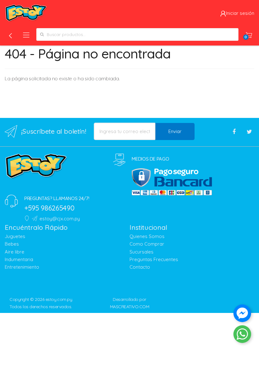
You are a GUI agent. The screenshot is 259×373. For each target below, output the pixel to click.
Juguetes (15, 236)
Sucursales (142, 252)
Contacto (140, 267)
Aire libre (14, 252)
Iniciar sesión (240, 13)
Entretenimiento (22, 267)
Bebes (12, 244)
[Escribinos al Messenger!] (242, 314)
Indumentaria (19, 259)
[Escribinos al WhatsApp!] (242, 335)
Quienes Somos (147, 236)
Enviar (175, 131)
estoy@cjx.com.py (59, 219)
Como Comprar (147, 244)
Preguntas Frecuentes (154, 259)
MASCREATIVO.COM (129, 306)
